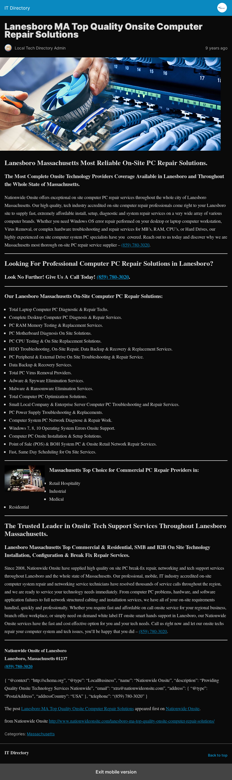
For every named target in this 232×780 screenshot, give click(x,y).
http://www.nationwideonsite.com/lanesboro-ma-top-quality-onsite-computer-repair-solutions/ (131, 721)
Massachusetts (41, 733)
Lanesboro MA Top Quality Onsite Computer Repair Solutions (77, 708)
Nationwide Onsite (182, 708)
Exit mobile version (116, 772)
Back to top (217, 755)
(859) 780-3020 (135, 245)
